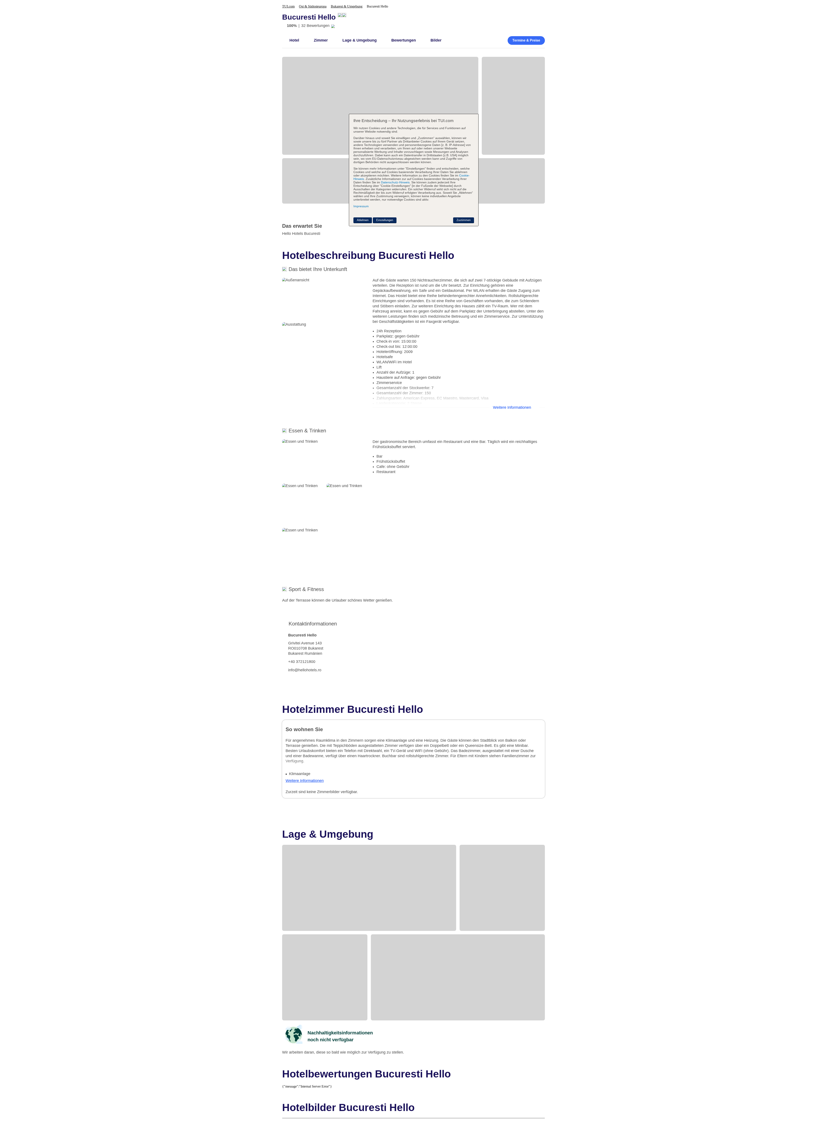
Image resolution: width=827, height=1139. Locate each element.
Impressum (361, 206)
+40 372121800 (301, 661)
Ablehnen (362, 220)
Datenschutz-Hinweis (395, 182)
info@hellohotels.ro (304, 670)
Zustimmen (464, 220)
